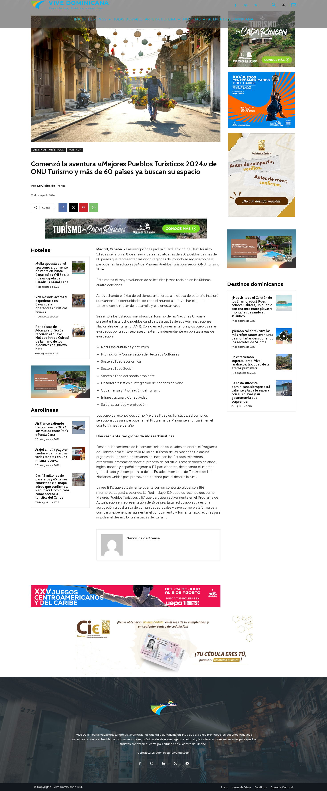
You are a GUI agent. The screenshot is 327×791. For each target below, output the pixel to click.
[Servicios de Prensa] (112, 545)
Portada (75, 149)
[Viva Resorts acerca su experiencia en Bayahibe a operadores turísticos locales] (78, 300)
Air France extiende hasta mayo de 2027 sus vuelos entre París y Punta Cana (51, 429)
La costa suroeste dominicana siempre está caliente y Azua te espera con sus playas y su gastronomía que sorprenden (251, 392)
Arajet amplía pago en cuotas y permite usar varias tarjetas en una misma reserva (51, 455)
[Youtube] (187, 763)
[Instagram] (246, 5)
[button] (273, 5)
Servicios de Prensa (51, 185)
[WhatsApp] (93, 207)
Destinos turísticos (48, 149)
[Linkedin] (163, 763)
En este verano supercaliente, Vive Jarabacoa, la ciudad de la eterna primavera (250, 362)
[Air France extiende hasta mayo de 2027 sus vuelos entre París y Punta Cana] (78, 427)
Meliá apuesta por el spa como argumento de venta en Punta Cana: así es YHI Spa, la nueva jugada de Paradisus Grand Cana (52, 273)
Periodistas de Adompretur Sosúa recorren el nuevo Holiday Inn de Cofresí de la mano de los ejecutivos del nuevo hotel (52, 338)
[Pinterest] (83, 207)
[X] (256, 5)
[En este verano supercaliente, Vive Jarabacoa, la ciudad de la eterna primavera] (284, 362)
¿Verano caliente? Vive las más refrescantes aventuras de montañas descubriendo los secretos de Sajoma (252, 336)
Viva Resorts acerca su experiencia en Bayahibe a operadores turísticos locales (51, 304)
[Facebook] (236, 5)
